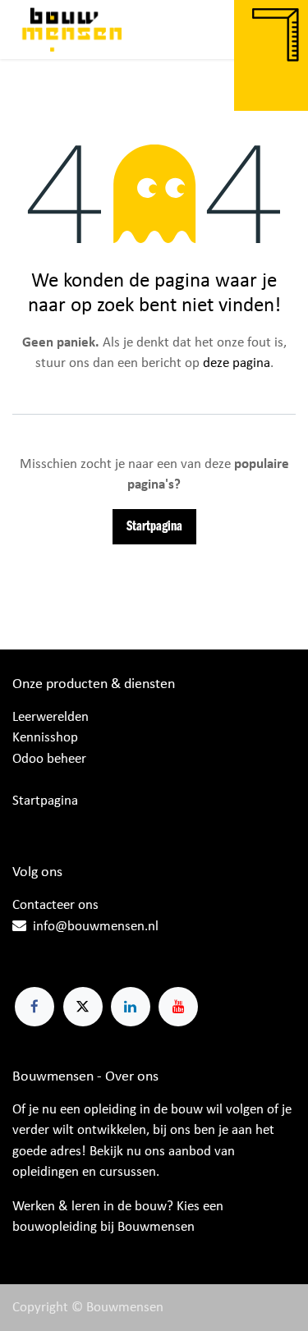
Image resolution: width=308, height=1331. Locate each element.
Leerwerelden (50, 717)
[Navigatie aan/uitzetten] (279, 29)
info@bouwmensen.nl (96, 927)
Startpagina (154, 527)
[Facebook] (34, 1006)
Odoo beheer (49, 759)
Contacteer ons (55, 905)
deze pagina (236, 363)
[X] (83, 1006)
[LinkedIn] (130, 1006)
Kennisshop (45, 738)
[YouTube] (178, 1006)
